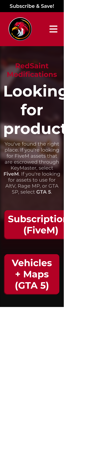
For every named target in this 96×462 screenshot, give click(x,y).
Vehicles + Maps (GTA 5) (32, 274)
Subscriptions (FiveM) (41, 224)
